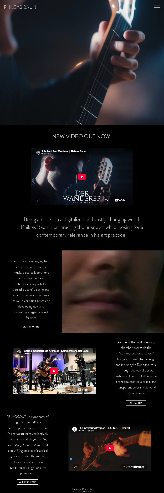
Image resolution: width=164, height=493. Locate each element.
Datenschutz (87, 488)
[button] (157, 6)
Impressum (76, 488)
